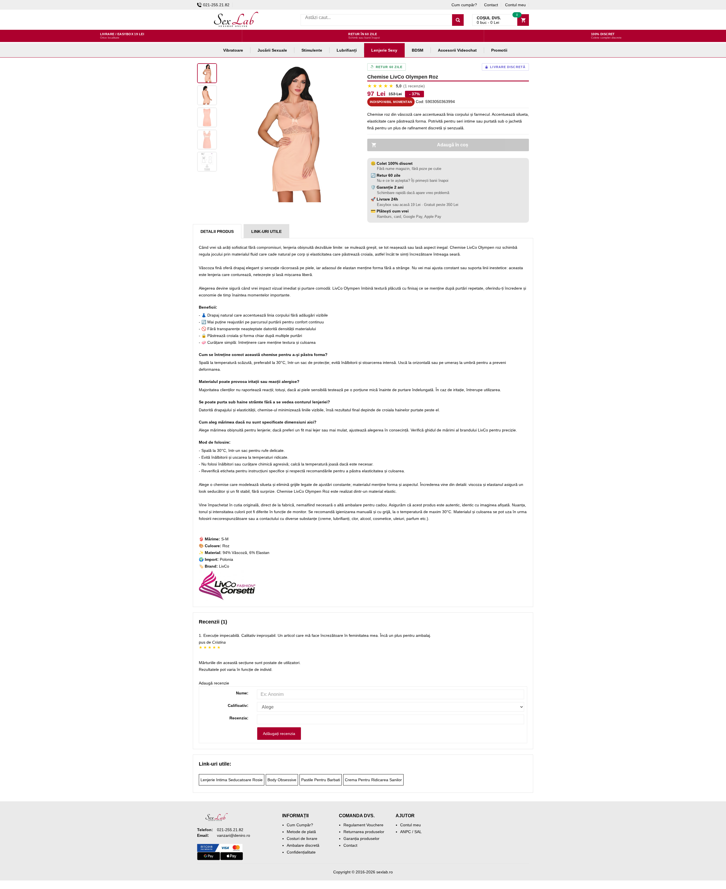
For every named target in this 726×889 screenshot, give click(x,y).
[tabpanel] (289, 132)
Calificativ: (238, 705)
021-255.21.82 (216, 5)
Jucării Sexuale (272, 50)
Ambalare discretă (303, 845)
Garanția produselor (361, 838)
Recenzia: (238, 718)
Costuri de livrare (302, 838)
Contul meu (515, 5)
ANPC (405, 831)
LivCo (224, 566)
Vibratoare (233, 50)
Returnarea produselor (363, 831)
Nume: (242, 693)
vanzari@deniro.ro (233, 835)
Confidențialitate (301, 852)
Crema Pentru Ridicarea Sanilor (373, 780)
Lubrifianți (347, 50)
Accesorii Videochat (457, 50)
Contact (491, 5)
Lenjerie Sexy (384, 50)
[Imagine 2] (207, 95)
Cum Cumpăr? (300, 825)
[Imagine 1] (207, 73)
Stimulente (311, 50)
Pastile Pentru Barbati (320, 780)
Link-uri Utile (266, 231)
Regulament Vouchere (363, 825)
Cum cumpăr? (464, 5)
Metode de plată (301, 831)
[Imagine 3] (207, 117)
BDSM (417, 50)
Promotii (499, 50)
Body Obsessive (281, 780)
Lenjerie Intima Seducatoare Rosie (232, 780)
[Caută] (458, 20)
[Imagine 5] (207, 162)
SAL (418, 831)
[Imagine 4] (207, 139)
